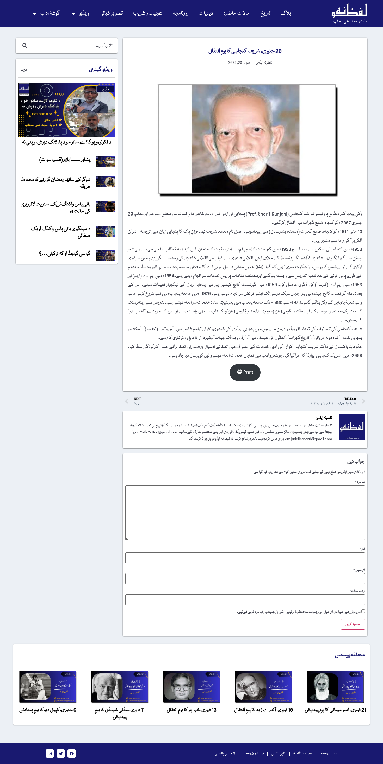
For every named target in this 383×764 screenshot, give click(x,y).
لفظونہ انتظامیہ (303, 753)
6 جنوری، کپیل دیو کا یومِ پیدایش (47, 710)
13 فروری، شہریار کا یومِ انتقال (192, 710)
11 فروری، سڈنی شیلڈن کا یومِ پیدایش (120, 713)
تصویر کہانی (111, 13)
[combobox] (72, 45)
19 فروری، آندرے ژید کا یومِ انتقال (263, 710)
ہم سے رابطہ (329, 753)
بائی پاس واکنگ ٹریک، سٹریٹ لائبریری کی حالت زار (55, 207)
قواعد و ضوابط (254, 753)
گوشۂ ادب (50, 13)
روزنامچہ (180, 13)
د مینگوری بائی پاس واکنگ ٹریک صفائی (60, 232)
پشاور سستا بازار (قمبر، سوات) (64, 160)
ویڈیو (84, 13)
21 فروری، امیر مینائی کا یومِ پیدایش (335, 710)
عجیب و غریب (147, 13)
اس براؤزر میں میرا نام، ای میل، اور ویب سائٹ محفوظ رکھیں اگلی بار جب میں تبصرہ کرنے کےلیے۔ (299, 612)
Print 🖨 (245, 372)
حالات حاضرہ (236, 13)
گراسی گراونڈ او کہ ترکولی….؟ (64, 254)
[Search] (23, 45)
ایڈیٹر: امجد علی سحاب (350, 21)
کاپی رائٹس (278, 753)
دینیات (206, 13)
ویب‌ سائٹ (357, 591)
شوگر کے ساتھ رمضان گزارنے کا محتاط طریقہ (55, 183)
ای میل (359, 570)
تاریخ (265, 13)
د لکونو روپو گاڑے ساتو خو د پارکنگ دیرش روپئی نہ (66, 142)
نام (362, 549)
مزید (24, 70)
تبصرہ (360, 482)
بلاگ (286, 13)
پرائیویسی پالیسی (226, 753)
